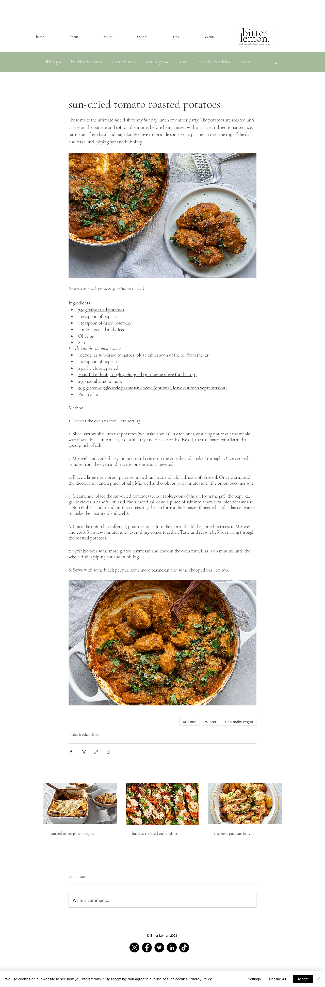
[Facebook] (147, 947)
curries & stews (124, 62)
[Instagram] (134, 947)
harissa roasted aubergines (155, 833)
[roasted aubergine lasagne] (80, 803)
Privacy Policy (201, 978)
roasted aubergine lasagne (71, 833)
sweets (245, 62)
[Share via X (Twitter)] (83, 751)
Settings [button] (254, 978)
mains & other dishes (214, 62)
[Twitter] (159, 947)
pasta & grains (157, 62)
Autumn (190, 721)
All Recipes (52, 62)
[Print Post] (108, 751)
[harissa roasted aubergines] (163, 804)
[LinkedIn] (172, 947)
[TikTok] (184, 947)
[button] (275, 62)
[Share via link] (95, 751)
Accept (303, 978)
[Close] (319, 979)
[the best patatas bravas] (245, 803)
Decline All (277, 978)
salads (182, 62)
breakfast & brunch (86, 62)
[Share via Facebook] (71, 751)
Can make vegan (239, 721)
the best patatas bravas (234, 833)
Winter (211, 721)
